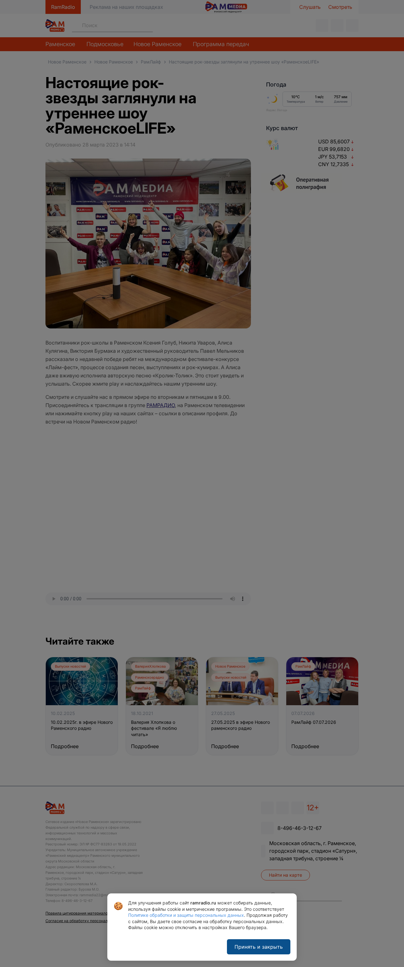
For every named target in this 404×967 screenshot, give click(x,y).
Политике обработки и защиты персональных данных (186, 915)
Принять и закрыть (259, 947)
